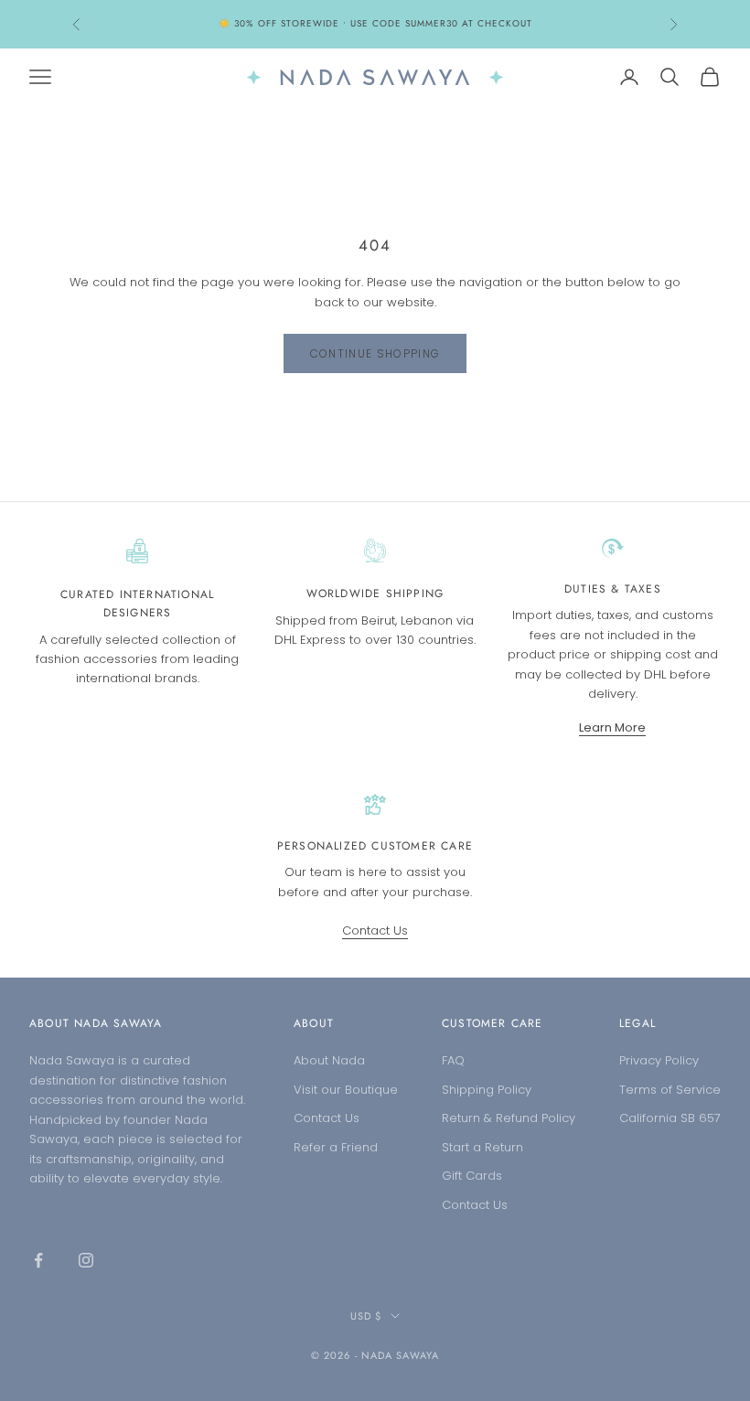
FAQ (453, 1060)
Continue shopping (375, 353)
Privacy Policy (659, 1060)
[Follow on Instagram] (86, 1260)
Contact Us (375, 930)
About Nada (329, 1060)
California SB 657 (670, 1118)
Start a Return (482, 1147)
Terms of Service (670, 1089)
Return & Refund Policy (508, 1118)
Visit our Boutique (346, 1089)
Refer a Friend (336, 1147)
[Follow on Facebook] (38, 1260)
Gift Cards (472, 1175)
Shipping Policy (486, 1089)
